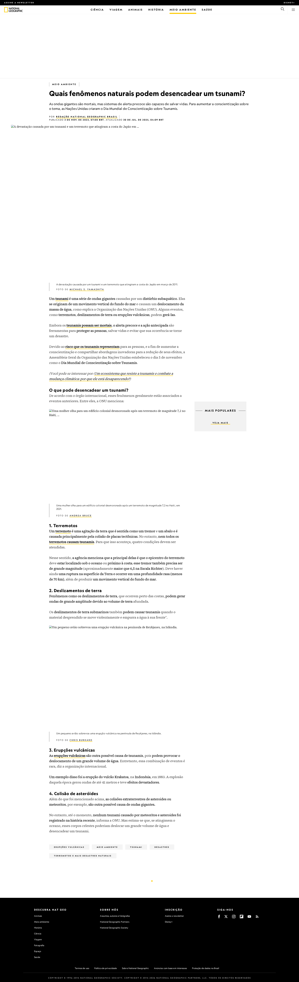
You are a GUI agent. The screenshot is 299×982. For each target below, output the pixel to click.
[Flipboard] (241, 918)
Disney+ (289, 3)
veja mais (220, 422)
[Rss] (257, 918)
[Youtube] (249, 918)
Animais (38, 916)
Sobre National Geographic (135, 968)
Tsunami (136, 847)
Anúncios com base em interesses (170, 968)
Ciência (37, 933)
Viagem (38, 939)
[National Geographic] (6, 9)
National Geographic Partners (114, 922)
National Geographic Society (114, 927)
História (38, 927)
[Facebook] (219, 918)
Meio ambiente (41, 922)
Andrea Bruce (81, 515)
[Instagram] (233, 918)
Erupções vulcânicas (69, 847)
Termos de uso (82, 968)
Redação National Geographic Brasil (86, 116)
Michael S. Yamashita (87, 289)
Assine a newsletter (19, 3)
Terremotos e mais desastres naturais (83, 856)
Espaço (37, 951)
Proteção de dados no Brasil (205, 968)
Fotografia (39, 945)
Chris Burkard (81, 740)
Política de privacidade (105, 968)
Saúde (37, 957)
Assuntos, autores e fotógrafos (115, 916)
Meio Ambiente (64, 84)
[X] (226, 918)
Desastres (162, 847)
